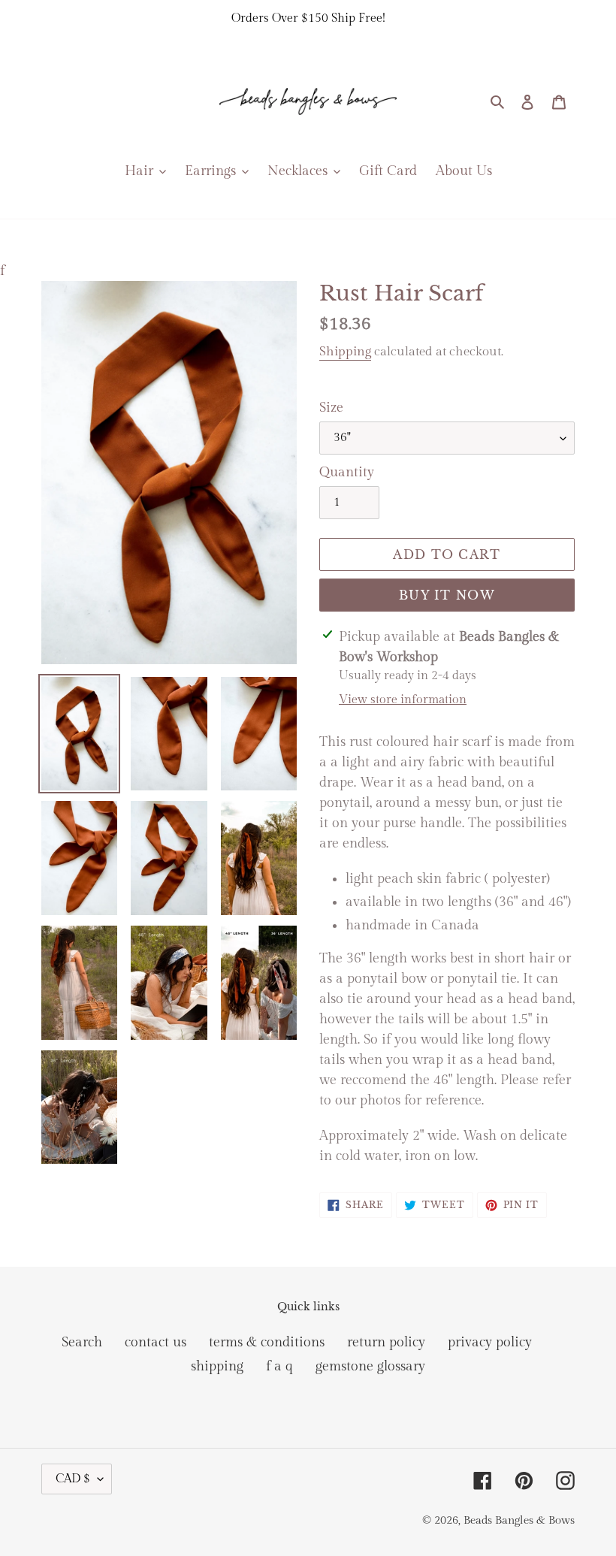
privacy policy (490, 1342)
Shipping (345, 351)
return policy (386, 1342)
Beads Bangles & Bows (519, 1520)
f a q (279, 1366)
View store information (403, 700)
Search (82, 1342)
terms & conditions (267, 1342)
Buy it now (447, 595)
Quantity (346, 472)
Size (331, 407)
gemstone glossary (370, 1366)
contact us (155, 1342)
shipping (217, 1366)
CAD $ (73, 1479)
